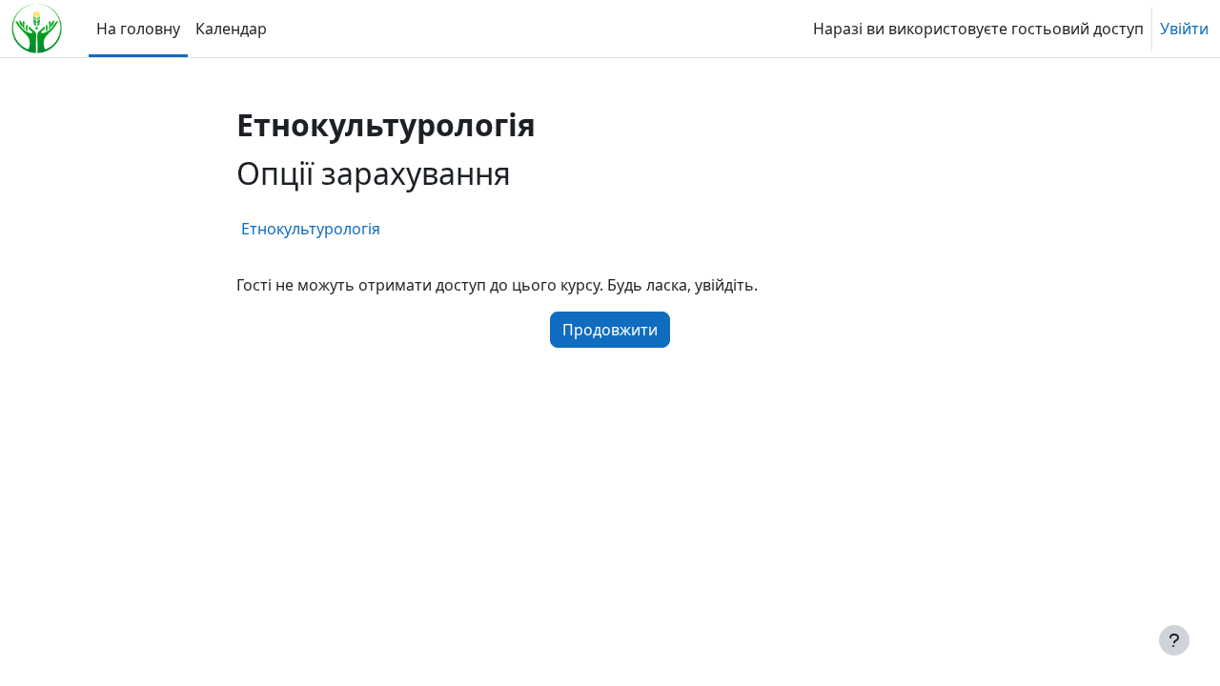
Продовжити (610, 329)
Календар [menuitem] (231, 28)
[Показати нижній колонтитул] (1174, 640)
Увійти (1184, 28)
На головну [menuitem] (138, 28)
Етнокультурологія (310, 228)
